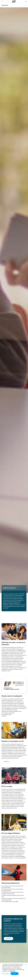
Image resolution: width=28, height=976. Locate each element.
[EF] (14, 2)
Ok (14, 973)
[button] (2, 1)
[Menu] (25, 5)
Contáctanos (6, 761)
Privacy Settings (5, 973)
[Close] (25, 964)
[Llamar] (25, 1)
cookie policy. (13, 971)
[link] (5, 5)
